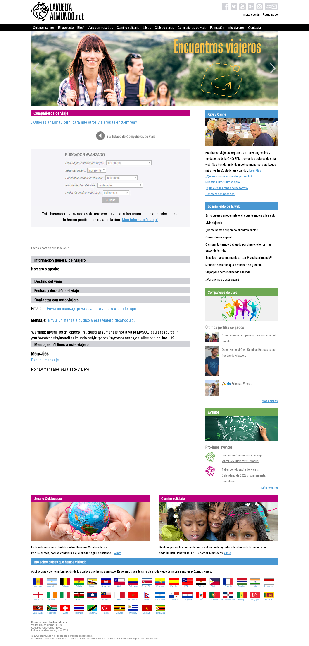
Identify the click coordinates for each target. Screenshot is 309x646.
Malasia (105, 599)
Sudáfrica (51, 613)
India (255, 586)
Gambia (241, 586)
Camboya (105, 586)
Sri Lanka (268, 599)
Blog (80, 27)
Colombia (133, 586)
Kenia (78, 599)
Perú (201, 599)
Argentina (51, 586)
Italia (65, 599)
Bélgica (65, 586)
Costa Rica (146, 586)
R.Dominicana (228, 599)
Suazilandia (38, 613)
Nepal (146, 599)
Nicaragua (160, 599)
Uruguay (133, 613)
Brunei (92, 586)
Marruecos (133, 599)
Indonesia (268, 586)
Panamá (174, 599)
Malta (119, 599)
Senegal (241, 599)
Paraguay (187, 599)
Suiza (65, 613)
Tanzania (92, 613)
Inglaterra (38, 599)
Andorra (38, 586)
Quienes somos (44, 27)
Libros (147, 27)
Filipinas (214, 586)
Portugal (214, 599)
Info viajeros (236, 27)
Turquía (105, 613)
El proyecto (66, 27)
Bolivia (79, 586)
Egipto (201, 586)
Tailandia (79, 613)
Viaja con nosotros (100, 27)
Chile (119, 586)
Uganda (119, 613)
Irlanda (51, 599)
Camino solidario (128, 27)
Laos (92, 599)
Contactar (255, 27)
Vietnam (146, 613)
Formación (217, 27)
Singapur (255, 599)
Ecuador (160, 586)
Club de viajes (164, 27)
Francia (228, 586)
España (173, 586)
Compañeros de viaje (192, 27)
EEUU (187, 586)
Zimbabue (160, 613)
